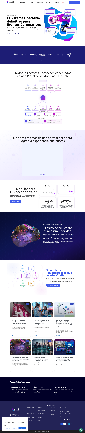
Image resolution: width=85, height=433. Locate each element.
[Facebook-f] (61, 420)
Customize (8, 428)
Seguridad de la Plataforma (64, 412)
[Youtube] (68, 420)
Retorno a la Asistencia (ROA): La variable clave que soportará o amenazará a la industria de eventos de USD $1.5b (64, 323)
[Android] (73, 420)
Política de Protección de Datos (65, 415)
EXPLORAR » (14, 370)
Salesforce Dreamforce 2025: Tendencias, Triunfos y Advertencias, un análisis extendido (64, 360)
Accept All (23, 428)
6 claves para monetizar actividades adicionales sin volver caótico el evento (19, 322)
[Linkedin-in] (66, 420)
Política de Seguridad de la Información (67, 413)
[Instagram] (62, 420)
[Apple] (71, 420)
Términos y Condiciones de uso (65, 417)
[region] (15, 424)
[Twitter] (64, 420)
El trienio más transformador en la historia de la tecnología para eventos (20, 359)
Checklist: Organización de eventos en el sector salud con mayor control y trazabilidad (41, 323)
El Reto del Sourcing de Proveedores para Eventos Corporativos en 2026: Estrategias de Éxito (41, 360)
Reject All (15, 428)
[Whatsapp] (69, 420)
